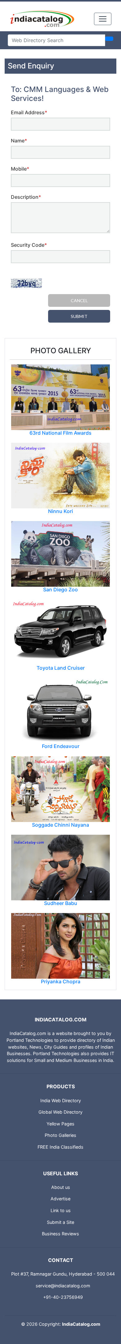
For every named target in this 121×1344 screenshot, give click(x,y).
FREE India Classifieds (60, 1147)
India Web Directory (60, 1100)
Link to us (61, 1210)
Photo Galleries (60, 1135)
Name (19, 140)
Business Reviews (60, 1233)
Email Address (29, 112)
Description (26, 197)
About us (60, 1187)
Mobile (20, 169)
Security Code (29, 245)
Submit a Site (60, 1222)
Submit (79, 316)
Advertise (60, 1198)
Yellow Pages (60, 1123)
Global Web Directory (60, 1112)
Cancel (79, 300)
